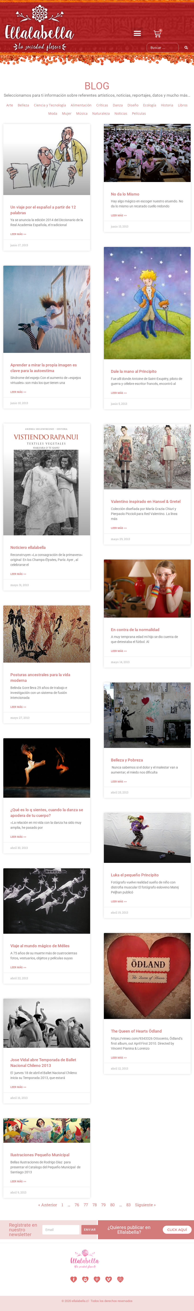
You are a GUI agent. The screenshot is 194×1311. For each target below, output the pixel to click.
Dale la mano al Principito (134, 371)
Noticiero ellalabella (28, 547)
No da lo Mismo (125, 194)
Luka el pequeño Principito (135, 875)
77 (86, 1204)
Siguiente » (145, 1204)
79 (103, 1204)
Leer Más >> (18, 234)
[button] (137, 33)
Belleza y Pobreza (127, 760)
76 (77, 1204)
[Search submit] (186, 48)
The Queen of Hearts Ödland (136, 1031)
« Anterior (47, 1204)
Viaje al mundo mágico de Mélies (40, 945)
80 (112, 1204)
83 (128, 1204)
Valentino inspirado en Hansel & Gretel (146, 501)
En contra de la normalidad (135, 629)
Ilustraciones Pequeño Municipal (39, 1154)
